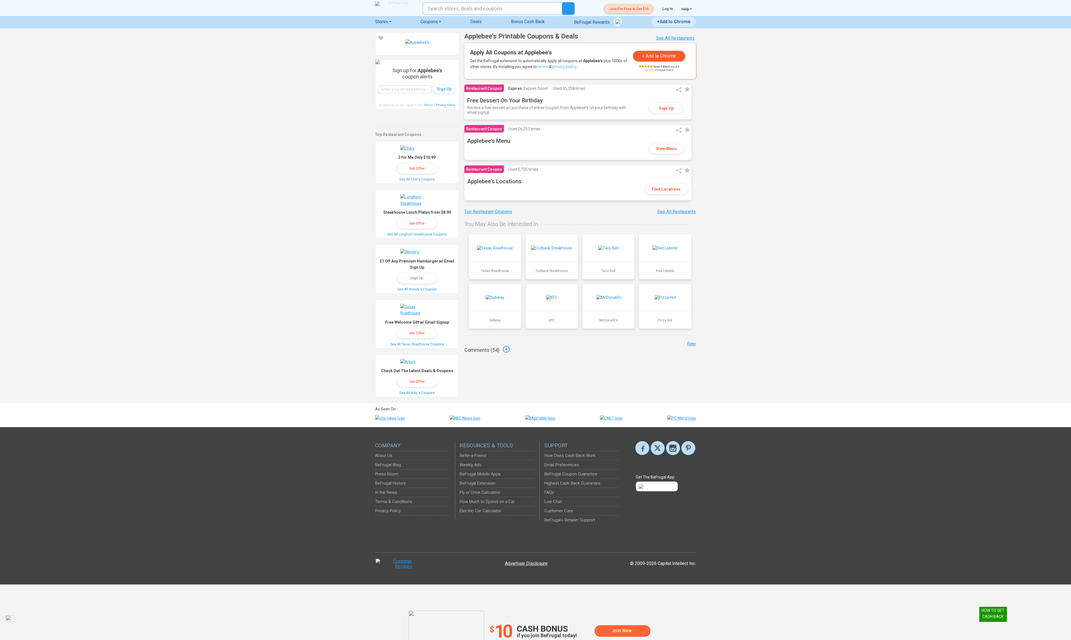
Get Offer (417, 168)
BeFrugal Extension (477, 483)
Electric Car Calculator (480, 510)
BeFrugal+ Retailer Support (569, 520)
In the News (386, 492)
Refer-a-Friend (473, 455)
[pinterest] (688, 448)
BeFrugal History (390, 483)
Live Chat (553, 501)
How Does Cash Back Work (569, 455)
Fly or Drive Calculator (480, 492)
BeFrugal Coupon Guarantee (570, 474)
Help (685, 9)
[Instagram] (673, 448)
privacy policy (564, 66)
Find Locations (666, 189)
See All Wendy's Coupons (417, 289)
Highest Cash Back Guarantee (572, 483)
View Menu (666, 148)
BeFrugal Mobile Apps (480, 474)
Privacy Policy (446, 105)
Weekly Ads (470, 464)
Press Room (386, 474)
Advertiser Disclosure (526, 563)
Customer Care (558, 510)
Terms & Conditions (393, 501)
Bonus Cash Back (528, 21)
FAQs (549, 492)
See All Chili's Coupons (417, 179)
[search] (568, 8)
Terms (428, 105)
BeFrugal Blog (388, 464)
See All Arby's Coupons (417, 393)
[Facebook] (642, 448)
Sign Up (666, 108)
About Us (383, 455)
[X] (658, 448)
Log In (667, 9)
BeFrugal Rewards (592, 22)
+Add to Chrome (673, 21)
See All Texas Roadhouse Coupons (417, 344)
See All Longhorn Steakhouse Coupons (417, 234)
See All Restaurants (675, 38)
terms (543, 66)
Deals (476, 21)
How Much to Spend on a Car (487, 501)
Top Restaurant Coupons (488, 211)
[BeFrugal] (396, 3)
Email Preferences (561, 464)
